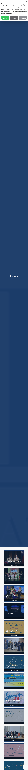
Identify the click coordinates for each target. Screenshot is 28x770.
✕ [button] (26, 1)
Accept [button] (5, 18)
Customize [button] (23, 18)
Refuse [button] (14, 18)
